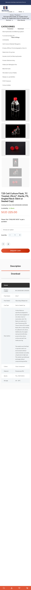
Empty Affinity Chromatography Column (14, 48)
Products (9, 11)
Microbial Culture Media (9, 73)
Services (8, 20)
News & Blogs (15, 37)
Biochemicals (6, 68)
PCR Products (6, 81)
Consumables (6, 85)
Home (20, 11)
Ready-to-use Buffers (8, 77)
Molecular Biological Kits (9, 64)
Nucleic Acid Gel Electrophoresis (11, 56)
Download (21, 28)
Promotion (10, 28)
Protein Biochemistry (8, 60)
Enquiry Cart (15, 250)
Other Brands (21, 20)
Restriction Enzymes (8, 52)
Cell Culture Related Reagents (11, 44)
